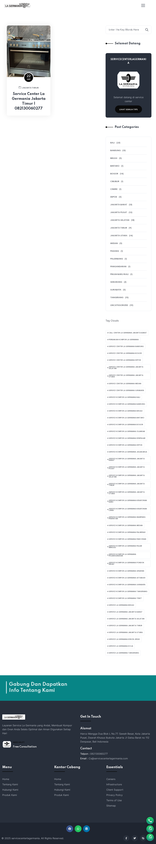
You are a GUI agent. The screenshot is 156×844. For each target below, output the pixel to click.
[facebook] (126, 838)
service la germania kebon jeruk (124, 639)
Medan (114, 243)
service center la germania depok (125, 360)
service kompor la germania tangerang (128, 591)
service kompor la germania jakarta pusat (127, 468)
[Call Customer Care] (150, 820)
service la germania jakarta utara (126, 632)
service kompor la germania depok (125, 445)
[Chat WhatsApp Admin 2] (150, 829)
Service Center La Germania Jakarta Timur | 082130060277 (29, 101)
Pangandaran (118, 267)
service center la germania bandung (126, 346)
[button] (69, 828)
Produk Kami (9, 795)
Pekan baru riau (119, 274)
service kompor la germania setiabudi (127, 578)
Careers (110, 779)
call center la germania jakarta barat (128, 333)
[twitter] (135, 838)
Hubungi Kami (10, 789)
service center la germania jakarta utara (126, 376)
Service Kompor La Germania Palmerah (127, 532)
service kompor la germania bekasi (125, 411)
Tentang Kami (10, 784)
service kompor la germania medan (126, 525)
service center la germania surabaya (126, 390)
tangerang (116, 298)
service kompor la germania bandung (127, 404)
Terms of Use (114, 800)
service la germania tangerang (124, 653)
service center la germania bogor (125, 353)
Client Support (114, 789)
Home (5, 779)
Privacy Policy (114, 795)
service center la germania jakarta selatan (126, 367)
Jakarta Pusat (118, 212)
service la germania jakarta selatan (126, 619)
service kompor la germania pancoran (127, 539)
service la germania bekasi (121, 605)
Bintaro (114, 166)
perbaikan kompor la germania (124, 340)
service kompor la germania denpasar (127, 438)
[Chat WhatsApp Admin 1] (150, 837)
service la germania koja (121, 646)
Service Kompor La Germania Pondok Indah (126, 563)
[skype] (143, 838)
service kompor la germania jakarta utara (127, 493)
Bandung (115, 151)
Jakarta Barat (118, 205)
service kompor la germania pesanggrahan (122, 555)
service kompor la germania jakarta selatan (127, 476)
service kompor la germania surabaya (127, 585)
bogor (114, 174)
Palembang (116, 259)
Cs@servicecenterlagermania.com (108, 758)
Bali (112, 143)
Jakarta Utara (118, 236)
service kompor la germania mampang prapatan (127, 518)
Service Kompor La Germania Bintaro (126, 418)
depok (113, 197)
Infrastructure (114, 784)
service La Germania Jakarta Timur (125, 626)
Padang (114, 251)
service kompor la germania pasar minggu (125, 546)
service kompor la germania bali (124, 397)
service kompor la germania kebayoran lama (128, 509)
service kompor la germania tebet (125, 598)
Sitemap (111, 805)
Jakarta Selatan (119, 220)
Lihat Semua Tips (128, 110)
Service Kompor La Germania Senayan (126, 571)
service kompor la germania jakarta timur (127, 484)
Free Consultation (25, 746)
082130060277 (99, 753)
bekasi (113, 158)
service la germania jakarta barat (125, 612)
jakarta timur (30, 88)
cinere (113, 189)
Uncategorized (119, 305)
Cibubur (114, 182)
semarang (116, 282)
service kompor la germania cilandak (127, 431)
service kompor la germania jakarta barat (127, 459)
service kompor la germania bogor (126, 425)
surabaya (115, 290)
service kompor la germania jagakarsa (128, 452)
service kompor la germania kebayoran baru (128, 501)
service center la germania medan (125, 384)
